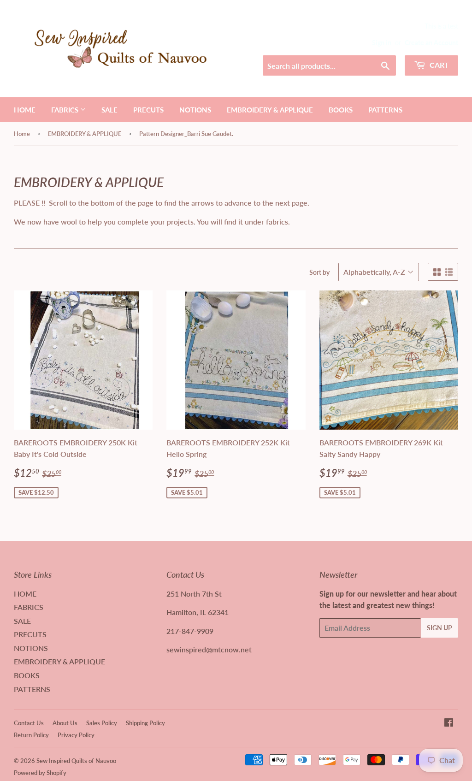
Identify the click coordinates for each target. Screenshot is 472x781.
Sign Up (439, 628)
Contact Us (29, 723)
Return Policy (31, 735)
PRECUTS (148, 110)
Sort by (319, 272)
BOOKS (341, 110)
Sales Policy (101, 723)
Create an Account (431, 43)
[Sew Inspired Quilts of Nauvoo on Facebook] (449, 723)
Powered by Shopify (40, 772)
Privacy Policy (76, 735)
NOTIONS (195, 110)
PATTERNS (385, 110)
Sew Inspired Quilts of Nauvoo (76, 760)
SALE (109, 110)
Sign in (381, 43)
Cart (438, 64)
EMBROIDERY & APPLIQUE (270, 110)
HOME (24, 110)
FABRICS (65, 110)
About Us (65, 723)
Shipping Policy (145, 723)
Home (22, 133)
